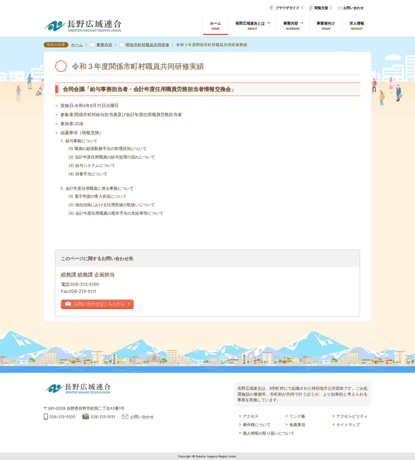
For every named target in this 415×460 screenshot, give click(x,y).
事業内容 (291, 25)
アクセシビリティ (352, 416)
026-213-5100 (85, 284)
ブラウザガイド (287, 8)
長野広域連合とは (250, 25)
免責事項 (297, 424)
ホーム (215, 25)
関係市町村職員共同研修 (147, 45)
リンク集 (297, 416)
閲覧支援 (321, 8)
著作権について (256, 424)
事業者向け (326, 25)
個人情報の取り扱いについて (268, 433)
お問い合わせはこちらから (99, 303)
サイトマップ (348, 424)
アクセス (251, 416)
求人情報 (357, 25)
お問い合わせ (353, 8)
